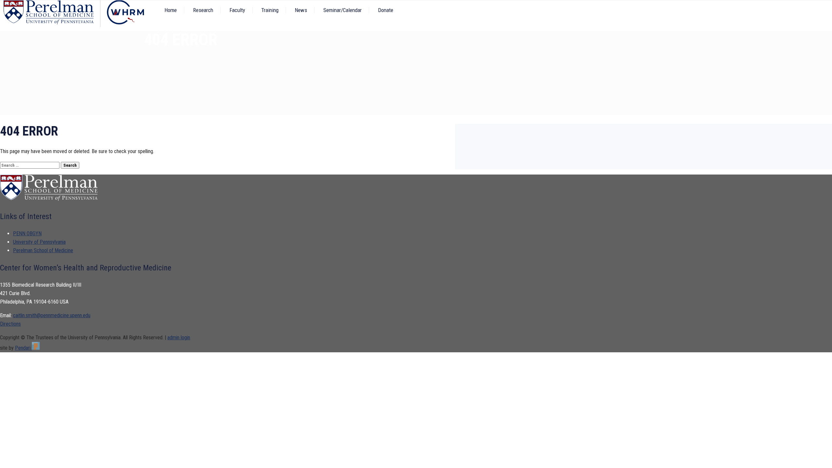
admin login (178, 337)
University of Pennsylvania (39, 242)
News (301, 10)
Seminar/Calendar (342, 10)
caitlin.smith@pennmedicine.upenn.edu (51, 315)
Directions (10, 324)
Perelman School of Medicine (43, 250)
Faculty (237, 10)
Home (170, 10)
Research (203, 10)
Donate (385, 10)
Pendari (23, 348)
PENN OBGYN (27, 233)
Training (270, 10)
